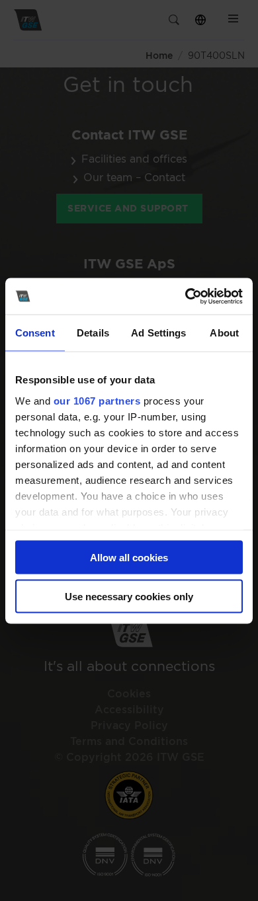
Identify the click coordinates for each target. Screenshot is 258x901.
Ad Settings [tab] (158, 332)
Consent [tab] (35, 332)
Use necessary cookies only (129, 596)
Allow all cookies (129, 557)
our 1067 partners (97, 400)
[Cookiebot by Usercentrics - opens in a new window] (185, 296)
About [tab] (224, 332)
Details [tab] (93, 332)
